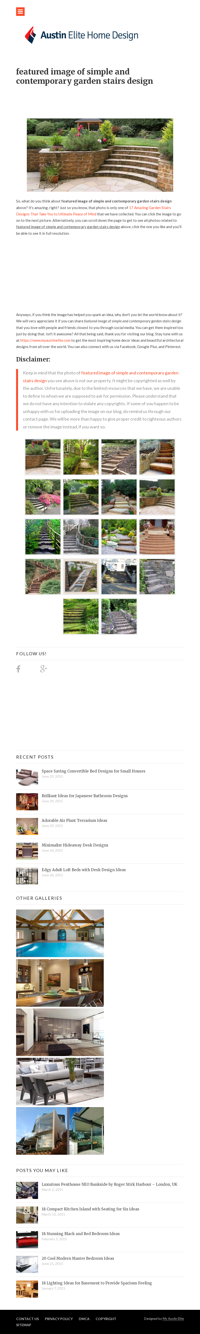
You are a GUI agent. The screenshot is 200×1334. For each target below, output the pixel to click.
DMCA (84, 1319)
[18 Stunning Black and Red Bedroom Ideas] (27, 1239)
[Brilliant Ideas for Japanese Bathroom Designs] (27, 801)
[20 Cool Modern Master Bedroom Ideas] (27, 1264)
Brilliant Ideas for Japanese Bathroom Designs (85, 796)
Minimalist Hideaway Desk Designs (75, 845)
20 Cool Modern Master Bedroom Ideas (78, 1258)
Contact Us (27, 1319)
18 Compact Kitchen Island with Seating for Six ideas (90, 1209)
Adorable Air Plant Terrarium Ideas (74, 820)
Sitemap (23, 1325)
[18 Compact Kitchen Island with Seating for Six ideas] (27, 1215)
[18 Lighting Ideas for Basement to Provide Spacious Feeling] (27, 1289)
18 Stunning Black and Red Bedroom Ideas (81, 1233)
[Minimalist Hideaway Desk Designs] (27, 851)
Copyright (106, 1319)
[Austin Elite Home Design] (80, 34)
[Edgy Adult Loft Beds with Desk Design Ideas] (27, 875)
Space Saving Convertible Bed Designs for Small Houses (93, 771)
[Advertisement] (105, 99)
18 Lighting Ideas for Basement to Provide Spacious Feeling (97, 1283)
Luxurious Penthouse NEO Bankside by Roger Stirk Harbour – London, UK (109, 1184)
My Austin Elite (173, 1319)
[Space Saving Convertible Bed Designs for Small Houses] (27, 777)
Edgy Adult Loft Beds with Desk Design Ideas (84, 870)
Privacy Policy (59, 1319)
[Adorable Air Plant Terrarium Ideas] (27, 826)
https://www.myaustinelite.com (45, 340)
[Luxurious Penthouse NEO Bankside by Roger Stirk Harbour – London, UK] (27, 1190)
